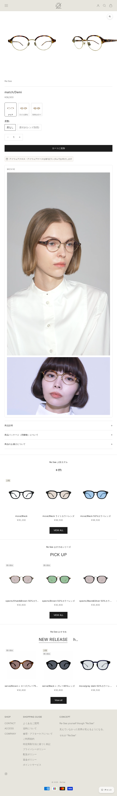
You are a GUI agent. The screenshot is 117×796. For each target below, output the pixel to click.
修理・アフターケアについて (38, 733)
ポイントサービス (32, 764)
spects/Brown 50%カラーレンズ (58, 601)
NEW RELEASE (53, 639)
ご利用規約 (28, 738)
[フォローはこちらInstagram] (6, 773)
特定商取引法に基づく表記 (36, 744)
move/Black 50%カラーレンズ (95, 516)
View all (58, 700)
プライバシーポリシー (34, 749)
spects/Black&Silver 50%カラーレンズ (95, 601)
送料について (30, 728)
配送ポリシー (30, 754)
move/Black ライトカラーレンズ (58, 516)
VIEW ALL (58, 530)
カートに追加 (58, 148)
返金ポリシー (30, 759)
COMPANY (10, 733)
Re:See (8, 81)
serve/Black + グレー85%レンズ (58, 686)
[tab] (11, 110)
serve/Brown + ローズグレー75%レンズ (21, 686)
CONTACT (10, 723)
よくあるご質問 (31, 723)
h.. (75, 639)
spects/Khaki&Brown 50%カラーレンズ (21, 601)
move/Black (21, 516)
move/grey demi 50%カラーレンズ (95, 686)
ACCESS (9, 728)
